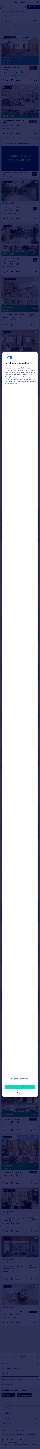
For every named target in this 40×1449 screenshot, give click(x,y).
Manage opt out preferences (20, 1079)
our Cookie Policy (12, 384)
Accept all (20, 1087)
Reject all (20, 1093)
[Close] (35, 354)
